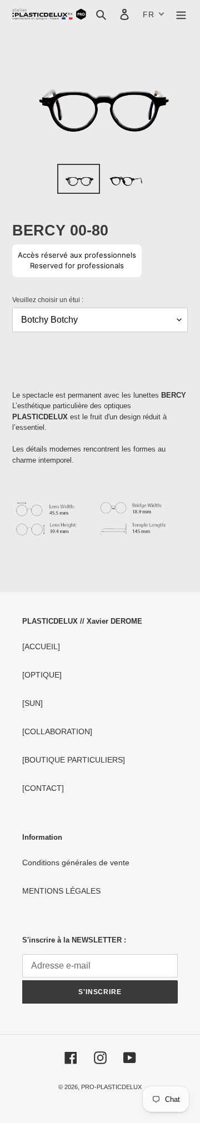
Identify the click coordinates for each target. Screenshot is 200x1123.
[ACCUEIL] (41, 646)
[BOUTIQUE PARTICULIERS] (73, 759)
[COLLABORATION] (57, 731)
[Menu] (181, 14)
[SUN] (32, 703)
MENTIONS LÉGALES (61, 890)
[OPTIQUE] (42, 674)
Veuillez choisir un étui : (47, 300)
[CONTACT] (43, 788)
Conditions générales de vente (75, 862)
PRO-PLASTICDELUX (111, 1087)
